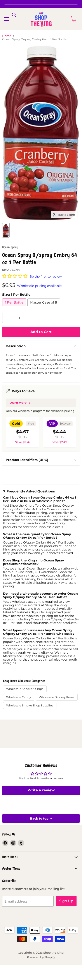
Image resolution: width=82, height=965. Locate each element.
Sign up (66, 901)
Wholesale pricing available (39, 286)
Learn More (17, 402)
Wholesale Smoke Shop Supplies (29, 705)
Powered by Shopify (41, 957)
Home (6, 36)
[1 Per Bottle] (14, 307)
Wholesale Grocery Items (56, 697)
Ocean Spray (10, 247)
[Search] (14, 15)
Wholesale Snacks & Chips (24, 689)
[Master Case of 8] (44, 307)
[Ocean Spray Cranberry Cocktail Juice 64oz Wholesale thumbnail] (5, 230)
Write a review (41, 790)
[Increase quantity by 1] (31, 318)
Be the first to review (46, 276)
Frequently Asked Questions (31, 491)
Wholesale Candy (18, 697)
